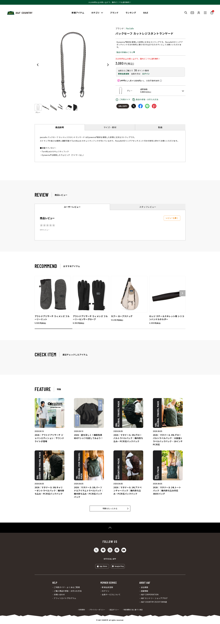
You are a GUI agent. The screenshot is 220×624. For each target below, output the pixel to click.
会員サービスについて (111, 594)
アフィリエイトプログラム (65, 598)
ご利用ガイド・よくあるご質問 (67, 587)
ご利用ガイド (124, 99)
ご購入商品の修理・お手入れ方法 (68, 591)
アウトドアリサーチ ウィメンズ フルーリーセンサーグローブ (90, 318)
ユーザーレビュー (72, 206)
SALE (145, 12)
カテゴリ (95, 12)
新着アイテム (78, 12)
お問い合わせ (59, 594)
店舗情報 (144, 591)
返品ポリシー (114, 610)
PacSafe (130, 28)
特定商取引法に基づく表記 (133, 610)
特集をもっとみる (110, 508)
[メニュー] (205, 12)
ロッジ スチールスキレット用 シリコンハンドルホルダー (166, 318)
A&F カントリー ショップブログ (154, 598)
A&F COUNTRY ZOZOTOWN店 (154, 602)
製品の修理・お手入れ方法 (147, 99)
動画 (160, 127)
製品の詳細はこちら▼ (125, 52)
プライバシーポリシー (97, 610)
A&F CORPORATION (149, 594)
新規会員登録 (123, 73)
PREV (38, 65)
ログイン (146, 73)
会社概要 (144, 587)
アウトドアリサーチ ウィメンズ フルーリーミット (52, 318)
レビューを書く (172, 218)
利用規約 (82, 610)
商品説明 (59, 127)
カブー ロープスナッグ (122, 316)
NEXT (108, 65)
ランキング (131, 12)
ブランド (114, 12)
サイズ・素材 (110, 127)
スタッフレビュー (147, 206)
